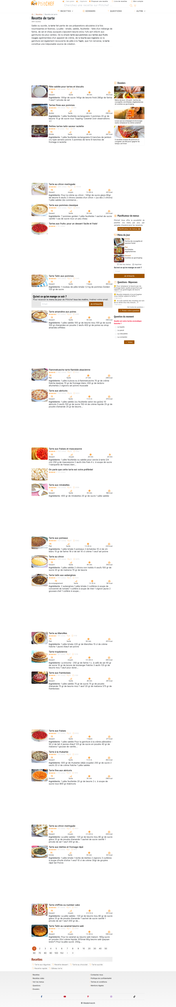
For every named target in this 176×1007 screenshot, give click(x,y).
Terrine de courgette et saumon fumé (133, 242)
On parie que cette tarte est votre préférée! (71, 469)
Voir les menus (125, 264)
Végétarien (83, 1)
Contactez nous (97, 975)
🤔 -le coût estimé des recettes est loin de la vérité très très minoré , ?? (129, 301)
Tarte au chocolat (80, 965)
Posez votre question (130, 310)
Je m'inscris (96, 304)
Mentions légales (97, 986)
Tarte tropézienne (58, 651)
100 (56, 953)
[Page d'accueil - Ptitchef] (32, 14)
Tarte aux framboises (59, 673)
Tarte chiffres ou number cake (64, 905)
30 (94, 948)
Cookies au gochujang (133, 258)
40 (100, 948)
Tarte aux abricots (58, 390)
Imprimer (138, 264)
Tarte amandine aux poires (62, 311)
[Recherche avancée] (135, 6)
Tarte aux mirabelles (59, 485)
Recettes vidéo (38, 978)
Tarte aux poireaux (58, 538)
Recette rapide (41, 968)
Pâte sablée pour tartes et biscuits (66, 86)
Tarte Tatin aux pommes (61, 276)
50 (105, 948)
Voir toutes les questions (135, 307)
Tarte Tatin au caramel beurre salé (66, 926)
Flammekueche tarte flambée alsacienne (69, 369)
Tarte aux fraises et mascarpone (65, 448)
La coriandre (122, 337)
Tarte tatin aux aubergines (62, 575)
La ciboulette (122, 334)
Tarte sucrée (97, 965)
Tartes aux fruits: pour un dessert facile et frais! (73, 223)
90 (51, 953)
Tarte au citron (56, 556)
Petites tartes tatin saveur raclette (66, 126)
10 (84, 948)
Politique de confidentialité (101, 978)
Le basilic (121, 327)
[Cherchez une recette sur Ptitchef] (131, 5)
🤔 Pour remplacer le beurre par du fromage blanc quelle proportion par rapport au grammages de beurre (128, 288)
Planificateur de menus (128, 229)
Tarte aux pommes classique (63, 205)
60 (34, 953)
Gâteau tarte (56, 968)
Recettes (65, 11)
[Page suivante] (67, 953)
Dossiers (90, 11)
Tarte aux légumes (42, 965)
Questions (115, 11)
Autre (139, 11)
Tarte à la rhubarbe (58, 752)
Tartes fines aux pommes (62, 105)
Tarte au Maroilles (58, 633)
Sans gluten (70, 1)
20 (89, 948)
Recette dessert (61, 965)
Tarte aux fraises (57, 730)
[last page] (72, 953)
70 (39, 953)
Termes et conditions (99, 982)
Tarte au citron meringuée (62, 184)
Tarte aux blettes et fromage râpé (66, 847)
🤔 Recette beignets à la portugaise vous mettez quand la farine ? (128, 295)
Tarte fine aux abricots (60, 770)
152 (61, 953)
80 (45, 953)
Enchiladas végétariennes (130, 250)
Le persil (120, 330)
